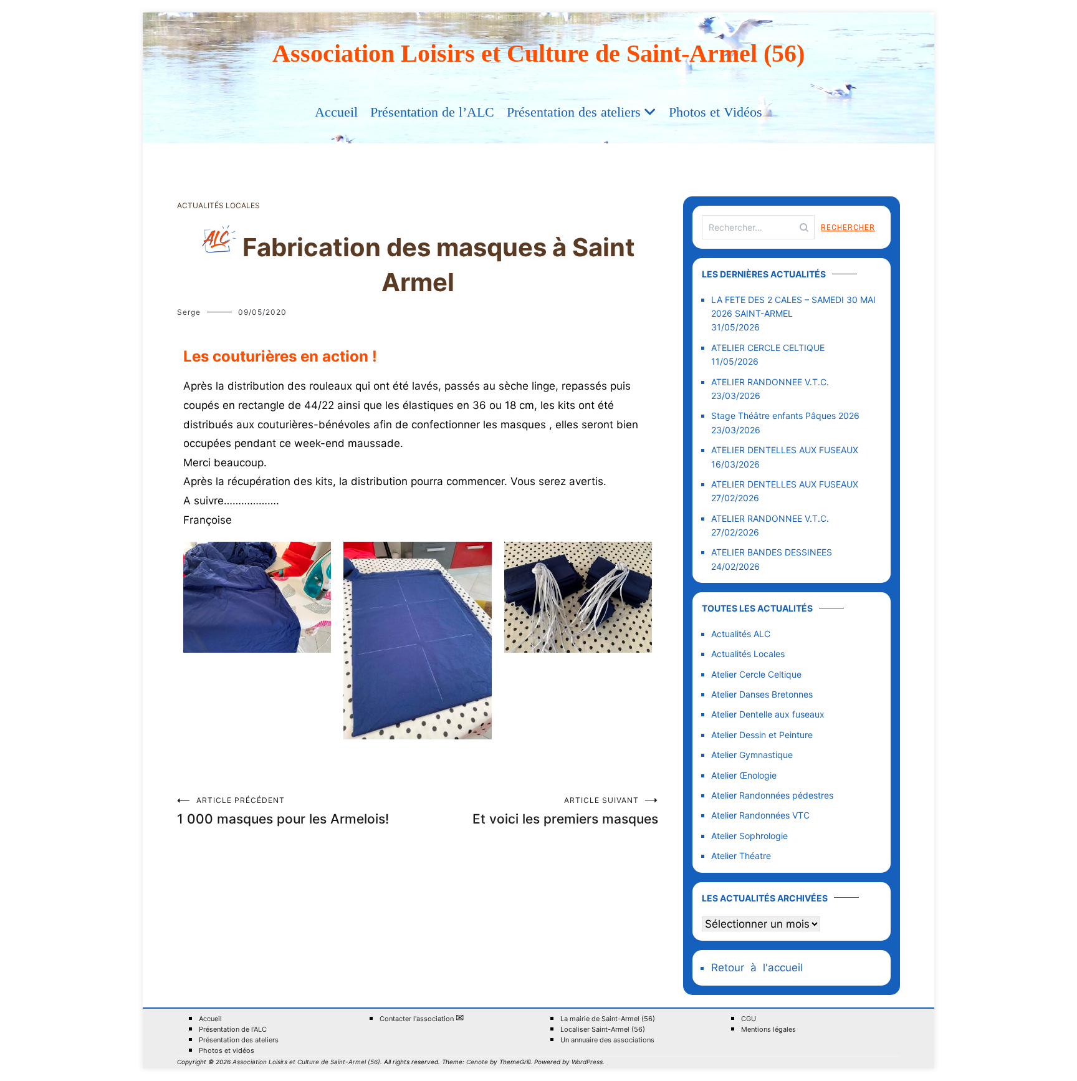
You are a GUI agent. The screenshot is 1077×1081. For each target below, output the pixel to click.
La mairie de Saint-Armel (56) (607, 1019)
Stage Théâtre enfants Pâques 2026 (785, 415)
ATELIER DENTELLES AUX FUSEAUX (784, 449)
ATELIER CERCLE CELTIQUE (768, 347)
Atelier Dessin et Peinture (762, 734)
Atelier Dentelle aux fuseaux (768, 714)
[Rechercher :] (758, 227)
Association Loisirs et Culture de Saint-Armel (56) (538, 53)
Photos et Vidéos (715, 112)
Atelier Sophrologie (749, 835)
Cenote (477, 1061)
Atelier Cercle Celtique (756, 674)
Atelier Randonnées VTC (760, 815)
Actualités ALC (740, 633)
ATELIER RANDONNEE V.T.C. (770, 382)
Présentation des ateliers (574, 112)
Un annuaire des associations (607, 1040)
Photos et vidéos (226, 1050)
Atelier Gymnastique (752, 754)
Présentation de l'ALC (233, 1029)
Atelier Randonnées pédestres (772, 795)
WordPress (587, 1061)
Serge (189, 312)
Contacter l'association (422, 1018)
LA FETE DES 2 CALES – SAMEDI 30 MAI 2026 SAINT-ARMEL (793, 306)
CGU (748, 1019)
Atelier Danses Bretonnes (762, 694)
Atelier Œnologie (744, 775)
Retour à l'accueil (757, 967)
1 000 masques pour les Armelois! (283, 811)
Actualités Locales (218, 205)
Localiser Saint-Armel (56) (602, 1029)
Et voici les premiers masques (565, 811)
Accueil (336, 112)
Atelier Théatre (741, 855)
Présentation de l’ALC (432, 112)
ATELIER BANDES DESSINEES (771, 552)
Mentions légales (768, 1029)
